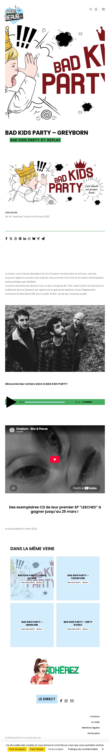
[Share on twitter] (11, 238)
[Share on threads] (15, 238)
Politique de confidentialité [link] (83, 749)
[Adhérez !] (55, 670)
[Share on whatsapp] (29, 238)
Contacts (95, 716)
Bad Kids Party (25, 140)
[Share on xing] (38, 238)
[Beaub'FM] (14, 11)
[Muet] (83, 403)
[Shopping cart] (94, 9)
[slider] (89, 401)
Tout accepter (17, 749)
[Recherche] (89, 9)
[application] (55, 402)
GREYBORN (11, 212)
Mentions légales (91, 727)
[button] (103, 9)
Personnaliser (56, 749)
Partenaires (94, 733)
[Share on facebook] (6, 238)
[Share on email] (43, 238)
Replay (53, 140)
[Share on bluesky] (34, 238)
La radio (95, 722)
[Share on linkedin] (24, 238)
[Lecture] (7, 403)
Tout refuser (37, 749)
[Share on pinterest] (20, 238)
